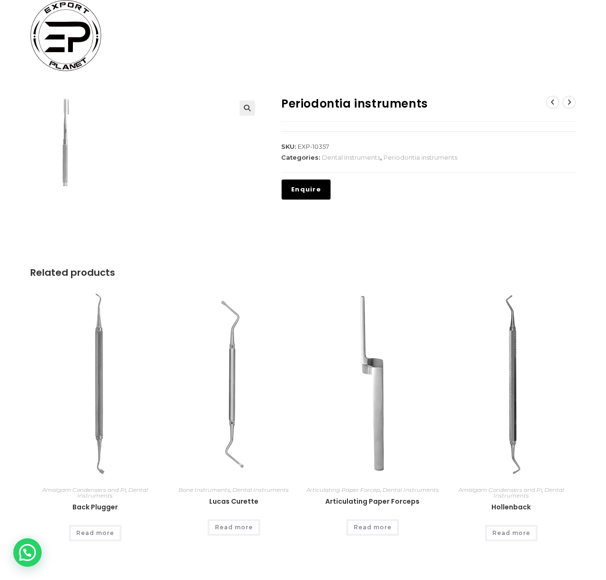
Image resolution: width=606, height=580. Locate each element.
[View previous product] (552, 102)
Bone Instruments (204, 489)
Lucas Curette (233, 501)
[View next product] (569, 102)
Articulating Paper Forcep (343, 489)
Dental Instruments (351, 157)
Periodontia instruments (420, 157)
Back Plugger (95, 507)
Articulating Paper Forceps (372, 501)
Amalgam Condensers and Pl (84, 489)
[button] (247, 108)
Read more (95, 532)
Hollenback (511, 507)
